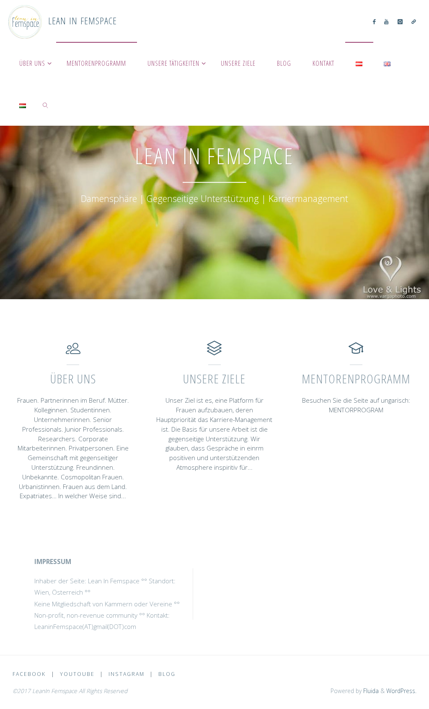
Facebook (29, 674)
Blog (167, 674)
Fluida (370, 691)
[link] (46, 105)
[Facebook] (374, 21)
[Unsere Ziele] (214, 352)
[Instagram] (400, 21)
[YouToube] (386, 21)
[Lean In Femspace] (25, 21)
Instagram (127, 674)
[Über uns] (73, 352)
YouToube (77, 674)
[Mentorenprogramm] (356, 352)
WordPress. (401, 691)
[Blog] (413, 21)
